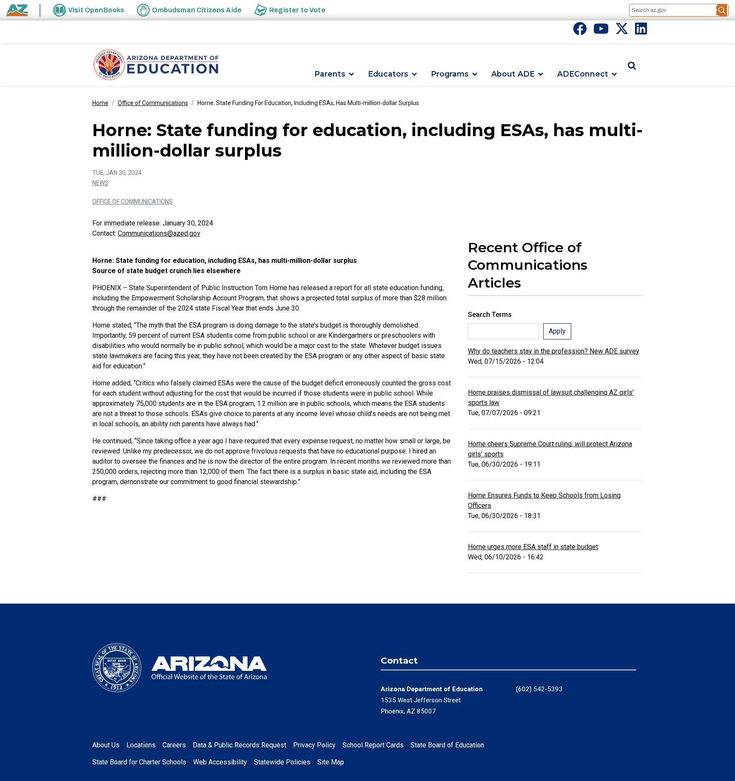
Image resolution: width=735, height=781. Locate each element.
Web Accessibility (220, 762)
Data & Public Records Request (239, 745)
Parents (329, 74)
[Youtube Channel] (601, 31)
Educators (388, 74)
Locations (141, 745)
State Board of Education (447, 745)
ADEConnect (582, 74)
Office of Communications (153, 103)
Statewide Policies (282, 762)
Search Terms (490, 315)
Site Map (330, 762)
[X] (622, 31)
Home (100, 103)
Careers (174, 745)
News (100, 183)
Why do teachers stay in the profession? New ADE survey (553, 351)
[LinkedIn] (641, 31)
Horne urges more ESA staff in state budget (533, 547)
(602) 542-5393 (539, 689)
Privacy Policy (314, 745)
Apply (557, 331)
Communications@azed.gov (159, 233)
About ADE (513, 74)
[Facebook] (580, 31)
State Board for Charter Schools (139, 762)
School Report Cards (373, 745)
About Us (106, 745)
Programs (450, 74)
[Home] (156, 65)
